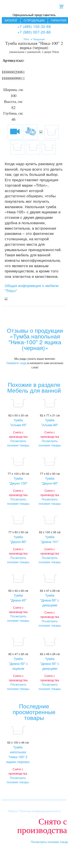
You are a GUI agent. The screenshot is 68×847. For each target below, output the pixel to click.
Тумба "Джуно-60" (50, 480)
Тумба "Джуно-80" (18, 539)
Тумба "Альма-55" (18, 422)
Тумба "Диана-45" (18, 597)
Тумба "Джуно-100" (18, 480)
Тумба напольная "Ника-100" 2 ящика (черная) (18, 754)
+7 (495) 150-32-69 (34, 26)
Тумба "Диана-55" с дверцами (49, 663)
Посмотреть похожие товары (18, 443)
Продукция (39, 39)
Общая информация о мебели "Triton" (32, 288)
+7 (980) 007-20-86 (34, 32)
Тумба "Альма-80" (49, 422)
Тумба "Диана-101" (50, 539)
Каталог (11, 20)
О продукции (34, 20)
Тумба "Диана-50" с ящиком (18, 663)
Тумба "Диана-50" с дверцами (49, 600)
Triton (26, 39)
